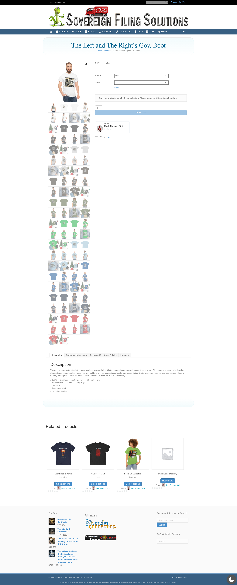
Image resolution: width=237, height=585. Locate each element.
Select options (63, 484)
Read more (167, 481)
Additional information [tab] (76, 355)
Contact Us (125, 31)
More (164, 31)
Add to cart (141, 112)
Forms (91, 31)
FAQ (140, 31)
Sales (78, 31)
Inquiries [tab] (124, 355)
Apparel (107, 51)
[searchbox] (157, 2)
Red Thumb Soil (113, 126)
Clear (116, 88)
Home (100, 51)
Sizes (97, 82)
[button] (166, 1)
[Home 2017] (51, 31)
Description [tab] (57, 355)
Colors (98, 75)
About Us (107, 31)
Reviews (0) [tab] (95, 355)
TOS (151, 31)
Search (161, 525)
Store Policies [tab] (110, 355)
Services (64, 31)
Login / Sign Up (179, 2)
